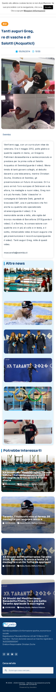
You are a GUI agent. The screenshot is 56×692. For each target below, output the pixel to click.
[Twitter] (8, 654)
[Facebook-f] (4, 654)
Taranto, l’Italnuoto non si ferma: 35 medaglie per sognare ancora (26, 518)
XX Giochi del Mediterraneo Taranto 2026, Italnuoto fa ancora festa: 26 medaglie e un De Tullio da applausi (27, 559)
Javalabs (33, 687)
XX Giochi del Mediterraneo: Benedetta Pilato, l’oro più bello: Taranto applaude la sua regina (25, 601)
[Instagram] (16, 654)
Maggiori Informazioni (34, 10)
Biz (5, 24)
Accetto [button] (48, 7)
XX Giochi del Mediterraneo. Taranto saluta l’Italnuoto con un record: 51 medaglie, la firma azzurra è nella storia (27, 476)
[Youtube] (12, 654)
